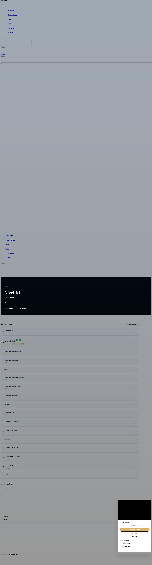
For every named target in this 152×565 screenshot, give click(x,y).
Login (135, 533)
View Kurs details (10, 297)
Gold (6, 286)
